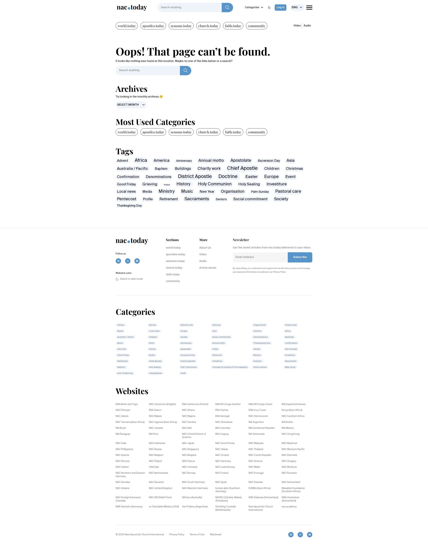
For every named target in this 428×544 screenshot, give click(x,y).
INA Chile (187, 428)
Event (290, 177)
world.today (127, 25)
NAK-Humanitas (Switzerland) (290, 499)
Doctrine (229, 176)
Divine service (260, 367)
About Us (205, 248)
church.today (208, 25)
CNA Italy (154, 467)
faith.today (233, 25)
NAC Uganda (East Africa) (163, 422)
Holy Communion (215, 184)
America (162, 161)
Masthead (215, 534)
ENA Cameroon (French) (195, 404)
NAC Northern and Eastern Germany (130, 475)
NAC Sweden (256, 482)
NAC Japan (188, 443)
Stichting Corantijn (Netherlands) (225, 508)
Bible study (290, 367)
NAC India (121, 443)
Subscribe (300, 257)
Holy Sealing (249, 184)
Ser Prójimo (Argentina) (195, 507)
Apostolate (241, 161)
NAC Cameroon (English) (162, 404)
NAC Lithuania (189, 467)
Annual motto (211, 161)
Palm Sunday (260, 191)
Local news (126, 192)
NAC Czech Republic (260, 455)
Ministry (167, 191)
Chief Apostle (242, 168)
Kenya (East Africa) (292, 410)
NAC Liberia (122, 416)
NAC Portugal (256, 473)
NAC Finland (155, 461)
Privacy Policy (176, 534)
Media (147, 191)
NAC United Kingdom (160, 488)
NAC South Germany (193, 482)
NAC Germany (223, 461)
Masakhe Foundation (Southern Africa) (293, 490)
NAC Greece (255, 461)
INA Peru (153, 434)
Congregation (155, 373)
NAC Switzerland (291, 482)
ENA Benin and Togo (127, 404)
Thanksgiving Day (129, 205)
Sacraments (197, 199)
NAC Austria (122, 455)
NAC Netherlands (158, 473)
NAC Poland (221, 473)
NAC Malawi (155, 416)
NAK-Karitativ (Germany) (129, 507)
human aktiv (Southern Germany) (227, 490)
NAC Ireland (122, 467)
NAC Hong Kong (290, 434)
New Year (207, 192)
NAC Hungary (289, 461)
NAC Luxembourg (225, 467)
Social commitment (250, 199)
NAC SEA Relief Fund (160, 497)
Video (297, 25)
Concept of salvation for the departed (229, 367)
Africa (141, 160)
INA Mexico (288, 428)
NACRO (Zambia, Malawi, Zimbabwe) (228, 499)
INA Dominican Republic (262, 428)
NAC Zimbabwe (224, 422)
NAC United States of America (194, 436)
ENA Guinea (221, 410)
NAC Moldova (289, 467)
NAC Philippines (124, 449)
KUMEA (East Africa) (260, 488)
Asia (291, 161)
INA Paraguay (123, 434)
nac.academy (289, 507)
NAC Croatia (222, 455)
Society (281, 199)
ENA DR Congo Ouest (260, 404)
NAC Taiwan (221, 449)
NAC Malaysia (256, 443)
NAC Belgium (156, 455)
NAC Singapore (190, 449)
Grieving (149, 184)
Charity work (209, 169)
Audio (307, 25)
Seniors (221, 199)
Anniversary (184, 161)
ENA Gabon (155, 410)
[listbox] (297, 7)
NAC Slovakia (123, 482)
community (256, 25)
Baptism (161, 168)
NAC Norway (189, 473)
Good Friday (126, 184)
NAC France (188, 461)
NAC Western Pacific (293, 449)
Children (271, 169)
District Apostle (195, 176)
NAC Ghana (188, 410)
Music (187, 191)
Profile (148, 199)
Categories (252, 7)
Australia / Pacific (132, 169)
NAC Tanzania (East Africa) (130, 422)
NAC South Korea (225, 443)
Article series (207, 268)
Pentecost (126, 199)
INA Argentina (256, 422)
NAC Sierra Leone (258, 416)
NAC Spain (221, 482)
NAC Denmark (289, 455)
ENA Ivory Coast (257, 410)
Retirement (168, 199)
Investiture (277, 184)
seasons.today (181, 25)
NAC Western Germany (195, 488)
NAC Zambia (189, 422)
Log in (280, 7)
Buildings (183, 169)
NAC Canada (156, 428)
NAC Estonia (122, 461)
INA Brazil (121, 428)
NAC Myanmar (289, 443)
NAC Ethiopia (123, 410)
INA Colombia (222, 428)
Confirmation (128, 177)
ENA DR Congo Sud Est (228, 404)
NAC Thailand (256, 449)
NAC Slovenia (156, 482)
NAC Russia (155, 449)
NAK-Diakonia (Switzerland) (263, 497)
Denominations (158, 177)
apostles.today (153, 25)
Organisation (232, 192)
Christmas (294, 169)
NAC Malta (254, 467)
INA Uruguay (222, 434)
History (167, 185)
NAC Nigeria (188, 416)
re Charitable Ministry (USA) (164, 507)
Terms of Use (197, 534)
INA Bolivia (287, 422)
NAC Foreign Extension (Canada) (128, 499)
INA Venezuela (256, 434)
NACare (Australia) (192, 497)
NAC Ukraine (122, 488)
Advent (122, 161)
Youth (183, 373)
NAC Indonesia (157, 443)
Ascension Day (269, 160)
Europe (271, 177)
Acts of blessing (125, 373)
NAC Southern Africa (293, 416)
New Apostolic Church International (261, 508)
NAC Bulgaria (189, 455)
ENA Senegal (222, 416)
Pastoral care (288, 191)
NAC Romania (289, 473)
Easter (251, 177)
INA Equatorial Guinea (293, 404)
